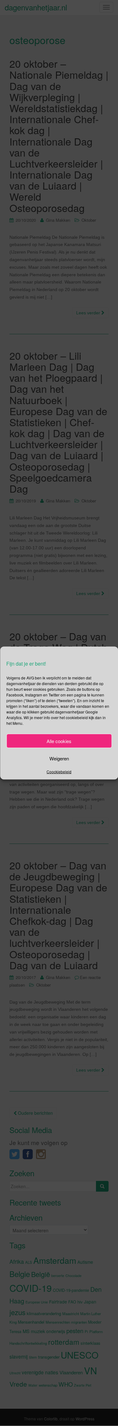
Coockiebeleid (59, 771)
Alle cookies (59, 740)
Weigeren (59, 758)
